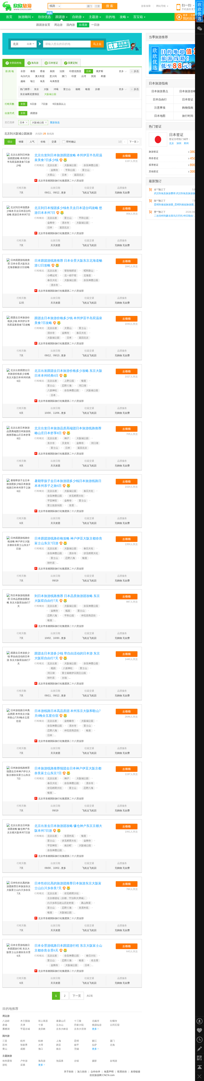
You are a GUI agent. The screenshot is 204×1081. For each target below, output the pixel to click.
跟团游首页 (43, 24)
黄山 (4, 1048)
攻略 (123, 17)
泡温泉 (59, 1060)
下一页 (132, 141)
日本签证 (53, 62)
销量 (21, 141)
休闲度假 (7, 1060)
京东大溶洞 (80, 1029)
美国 (52, 71)
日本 (88, 71)
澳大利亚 (40, 76)
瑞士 (32, 81)
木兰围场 (25, 1021)
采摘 (22, 1064)
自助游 (77, 17)
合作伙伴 (95, 1071)
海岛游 (34, 62)
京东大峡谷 (62, 1029)
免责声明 (109, 1071)
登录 (185, 15)
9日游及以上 (59, 104)
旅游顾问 (24, 17)
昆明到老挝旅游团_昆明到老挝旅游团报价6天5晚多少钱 (176, 204)
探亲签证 (153, 164)
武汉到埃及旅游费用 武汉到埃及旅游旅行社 (176, 193)
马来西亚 (54, 81)
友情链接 (135, 1071)
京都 (97, 89)
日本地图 (159, 115)
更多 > (95, 1029)
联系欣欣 (122, 1071)
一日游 (95, 24)
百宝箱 (138, 17)
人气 (32, 141)
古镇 (76, 1060)
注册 (192, 15)
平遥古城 (25, 1029)
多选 (136, 71)
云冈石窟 (115, 1025)
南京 (58, 1048)
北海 (112, 1044)
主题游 (93, 17)
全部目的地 (15, 62)
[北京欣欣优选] (172, 59)
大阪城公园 (50, 94)
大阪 (46, 89)
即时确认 (71, 141)
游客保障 (146, 6)
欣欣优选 (44, 17)
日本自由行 (160, 99)
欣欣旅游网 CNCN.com (102, 1075)
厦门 (89, 6)
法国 (62, 71)
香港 (42, 71)
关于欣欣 (69, 1071)
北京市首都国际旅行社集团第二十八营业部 (61, 180)
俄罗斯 (99, 71)
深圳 (179, 143)
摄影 (94, 1060)
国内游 (71, 24)
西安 (58, 1044)
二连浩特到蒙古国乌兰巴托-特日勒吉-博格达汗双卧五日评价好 (176, 215)
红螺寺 (113, 1021)
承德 (4, 1025)
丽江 (94, 1040)
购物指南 (187, 107)
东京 (36, 89)
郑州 (186, 143)
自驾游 (113, 1060)
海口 (40, 1048)
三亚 (97, 6)
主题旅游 (7, 1055)
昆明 (76, 1040)
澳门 (64, 76)
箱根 (78, 89)
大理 (40, 1044)
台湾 (83, 76)
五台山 (59, 1025)
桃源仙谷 (97, 1025)
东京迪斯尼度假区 (29, 94)
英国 (93, 76)
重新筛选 (55, 122)
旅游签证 (153, 151)
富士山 (67, 89)
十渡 (40, 1025)
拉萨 (94, 1044)
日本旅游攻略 (187, 91)
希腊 (103, 76)
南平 (76, 1044)
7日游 (44, 104)
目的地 (110, 17)
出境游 (83, 24)
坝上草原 (43, 1021)
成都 (22, 1048)
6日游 (33, 104)
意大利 (53, 76)
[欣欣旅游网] (17, 6)
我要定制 (72, 62)
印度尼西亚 (75, 71)
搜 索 (109, 6)
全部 (23, 71)
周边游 (58, 24)
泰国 (32, 71)
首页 (9, 17)
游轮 (4, 1064)
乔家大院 (79, 1025)
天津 (22, 1025)
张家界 (23, 1044)
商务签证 (153, 158)
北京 (171, 143)
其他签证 (153, 171)
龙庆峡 (41, 1029)
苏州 (4, 1044)
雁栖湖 (6, 1029)
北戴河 (95, 1021)
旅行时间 (187, 115)
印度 (74, 76)
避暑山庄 (61, 1021)
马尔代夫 (25, 76)
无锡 (76, 1048)
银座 (87, 89)
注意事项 (159, 107)
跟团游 (60, 17)
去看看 (127, 156)
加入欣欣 (82, 1071)
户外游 (23, 1060)
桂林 (40, 1040)
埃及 (42, 81)
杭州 (22, 1040)
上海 (58, 1040)
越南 (23, 81)
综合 (10, 141)
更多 (121, 71)
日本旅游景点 (159, 91)
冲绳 (56, 89)
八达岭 (6, 1021)
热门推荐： (26, 89)
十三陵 (77, 1021)
